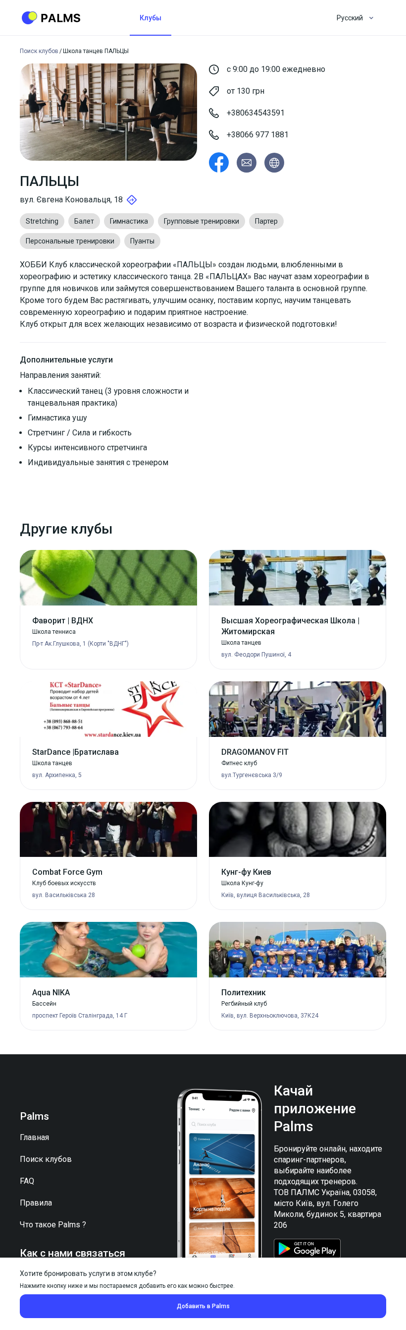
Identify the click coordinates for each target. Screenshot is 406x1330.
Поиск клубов (46, 1159)
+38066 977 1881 (258, 134)
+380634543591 (256, 113)
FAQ (27, 1181)
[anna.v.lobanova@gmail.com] (246, 163)
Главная (34, 1137)
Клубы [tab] (150, 18)
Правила (36, 1203)
